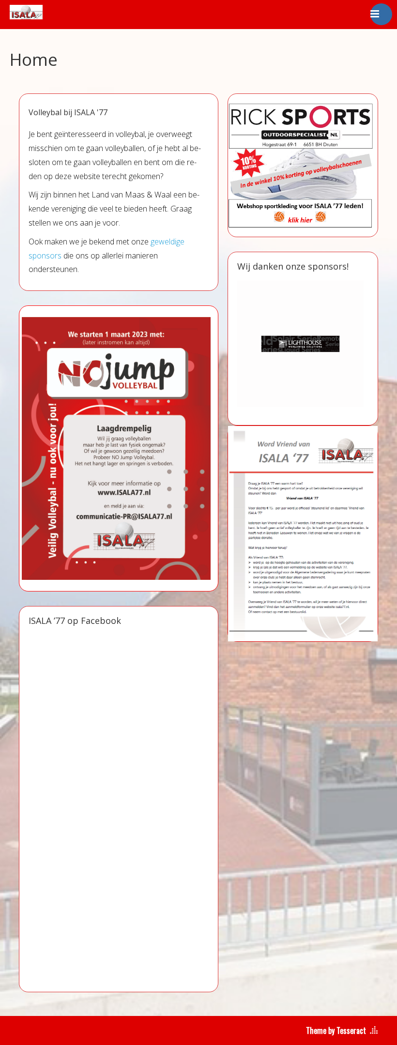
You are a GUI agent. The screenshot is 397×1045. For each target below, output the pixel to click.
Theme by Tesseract (336, 1030)
